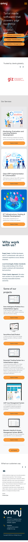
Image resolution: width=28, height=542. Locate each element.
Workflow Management (14, 44)
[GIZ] (16, 79)
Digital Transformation (14, 40)
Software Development (14, 35)
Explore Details (14, 143)
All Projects (14, 450)
